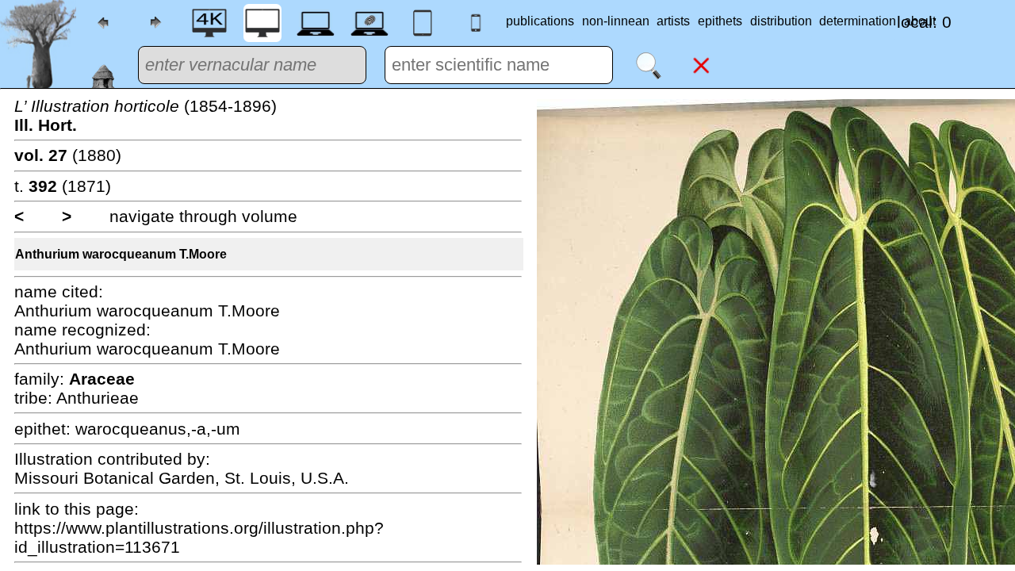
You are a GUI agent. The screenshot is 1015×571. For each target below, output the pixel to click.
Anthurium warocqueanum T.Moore (121, 254)
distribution (781, 21)
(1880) (67, 155)
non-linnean (615, 21)
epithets (720, 21)
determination (857, 21)
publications (540, 21)
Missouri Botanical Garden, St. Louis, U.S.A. (181, 478)
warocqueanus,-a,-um (157, 429)
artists (673, 21)
